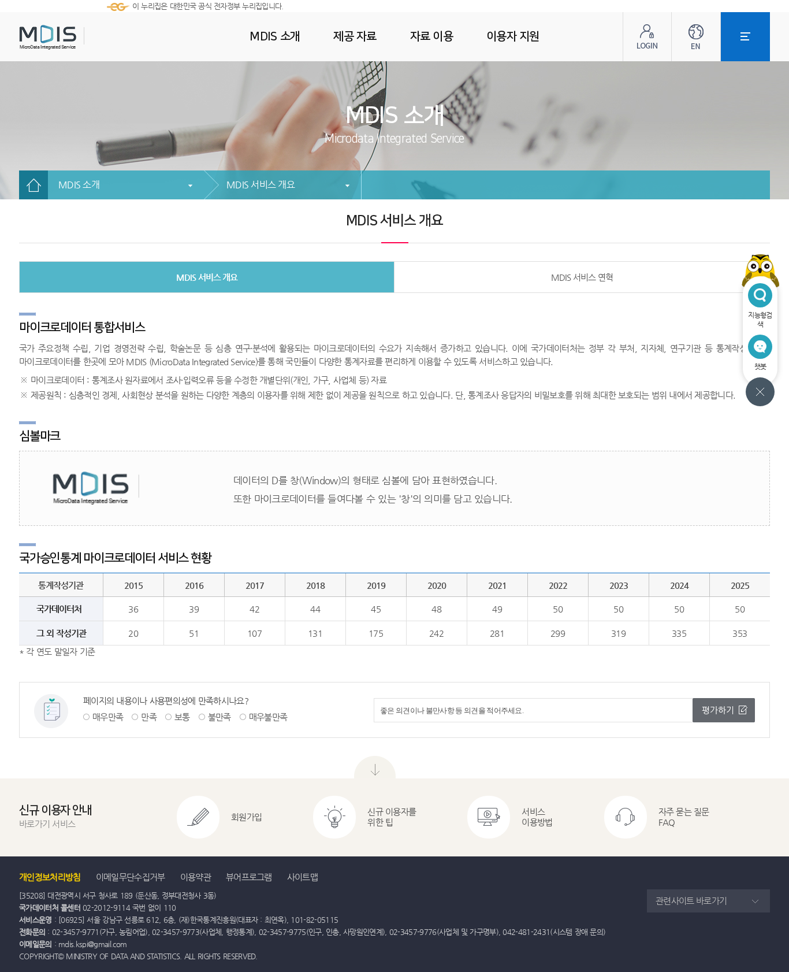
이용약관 (195, 877)
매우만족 (107, 717)
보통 (182, 717)
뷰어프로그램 (249, 877)
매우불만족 (268, 717)
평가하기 (718, 710)
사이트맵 (302, 877)
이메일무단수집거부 (130, 877)
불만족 (219, 717)
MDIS (77, 37)
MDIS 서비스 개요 (260, 184)
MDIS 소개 (78, 184)
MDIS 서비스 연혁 (582, 277)
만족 (149, 717)
